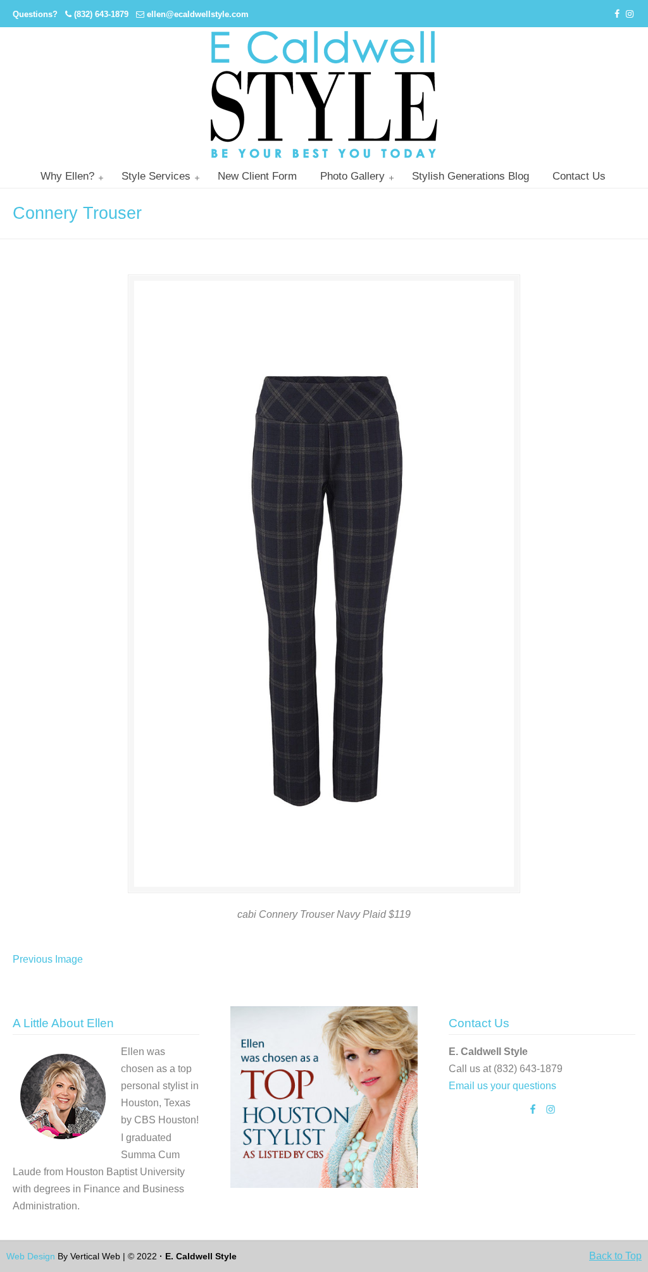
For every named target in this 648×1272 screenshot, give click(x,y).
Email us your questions (502, 1085)
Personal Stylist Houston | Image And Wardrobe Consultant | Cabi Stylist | (324, 94)
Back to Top (615, 1255)
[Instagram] (629, 14)
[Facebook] (617, 14)
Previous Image (48, 959)
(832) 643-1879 (101, 14)
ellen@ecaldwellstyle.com (198, 14)
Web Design (30, 1256)
